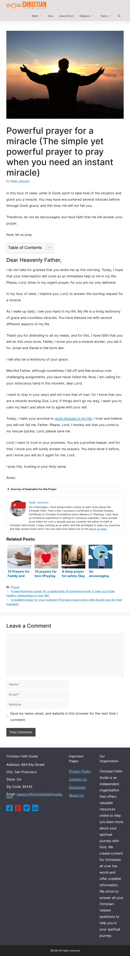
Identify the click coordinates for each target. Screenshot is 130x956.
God (50, 15)
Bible (35, 15)
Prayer (15, 587)
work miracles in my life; (74, 418)
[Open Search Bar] (119, 16)
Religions (85, 15)
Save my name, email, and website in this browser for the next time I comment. (64, 716)
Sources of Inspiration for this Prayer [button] (34, 489)
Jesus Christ (66, 15)
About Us (76, 795)
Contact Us (78, 779)
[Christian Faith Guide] (26, 5)
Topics (104, 15)
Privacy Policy (80, 771)
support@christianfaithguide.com (34, 795)
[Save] (18, 505)
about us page (98, 528)
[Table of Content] (49, 247)
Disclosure (77, 787)
